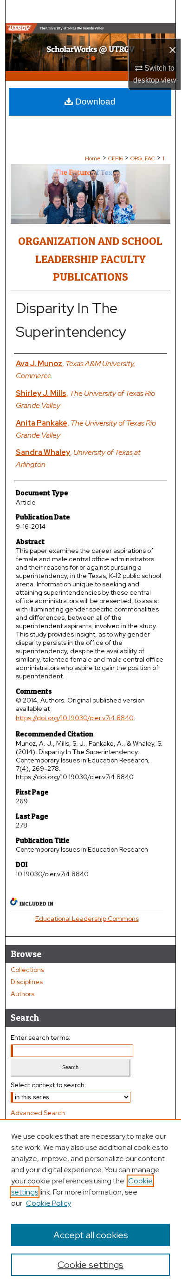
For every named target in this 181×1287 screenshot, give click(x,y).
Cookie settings (90, 1265)
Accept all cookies (90, 1235)
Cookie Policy (48, 1203)
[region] (90, 1203)
